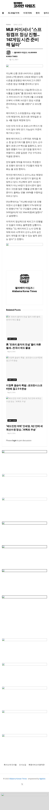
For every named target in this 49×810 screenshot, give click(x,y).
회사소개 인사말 (10, 765)
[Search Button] (46, 5)
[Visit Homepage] (24, 4)
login (14, 440)
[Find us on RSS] (29, 784)
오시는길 (22, 765)
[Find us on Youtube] (25, 784)
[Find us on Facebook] (19, 784)
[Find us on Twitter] (22, 784)
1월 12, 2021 (13, 60)
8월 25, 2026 (11, 392)
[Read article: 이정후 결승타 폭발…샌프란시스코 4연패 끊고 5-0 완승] (24, 369)
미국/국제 (27, 13)
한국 (38, 13)
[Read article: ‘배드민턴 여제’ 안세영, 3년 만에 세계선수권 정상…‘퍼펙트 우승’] (24, 410)
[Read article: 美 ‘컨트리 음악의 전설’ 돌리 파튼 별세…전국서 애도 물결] (24, 328)
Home (8, 25)
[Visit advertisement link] (24, 68)
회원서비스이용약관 (37, 765)
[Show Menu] (3, 5)
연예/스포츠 (17, 25)
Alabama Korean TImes (18, 779)
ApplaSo (42, 779)
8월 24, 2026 (11, 433)
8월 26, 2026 (11, 351)
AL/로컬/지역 (13, 13)
